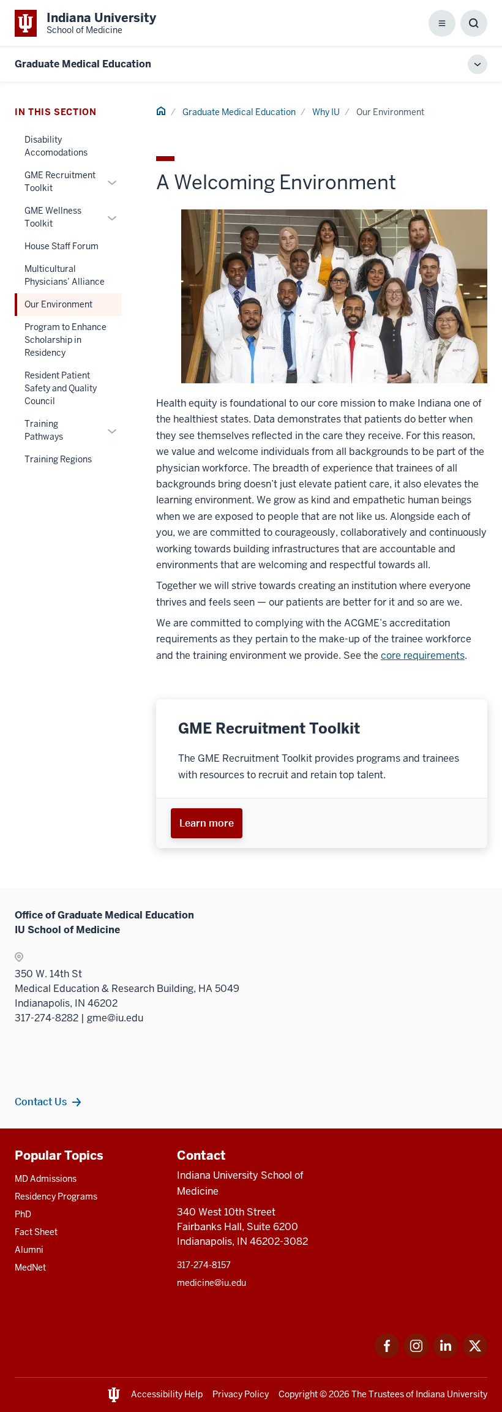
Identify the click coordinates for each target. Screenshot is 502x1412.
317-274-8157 (204, 1265)
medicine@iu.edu (211, 1282)
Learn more (206, 823)
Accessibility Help (167, 1394)
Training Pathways (43, 430)
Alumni (29, 1249)
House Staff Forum (61, 246)
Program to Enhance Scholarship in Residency (65, 339)
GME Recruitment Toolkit (60, 181)
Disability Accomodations (56, 146)
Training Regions (58, 459)
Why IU (326, 112)
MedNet (30, 1267)
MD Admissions (46, 1178)
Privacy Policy (240, 1394)
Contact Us (41, 1101)
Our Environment (58, 304)
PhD (23, 1214)
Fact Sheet (36, 1231)
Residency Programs (56, 1196)
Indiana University (451, 1394)
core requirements (423, 655)
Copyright (298, 1394)
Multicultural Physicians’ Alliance (64, 275)
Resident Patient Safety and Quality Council (60, 388)
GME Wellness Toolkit (52, 217)
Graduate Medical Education (83, 64)
